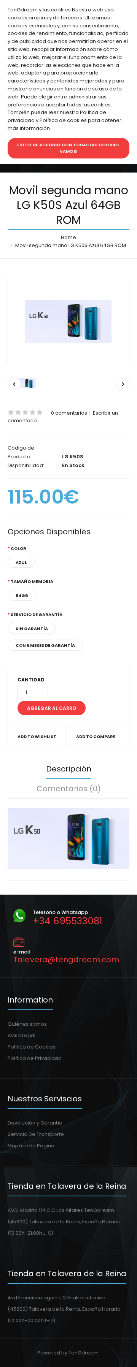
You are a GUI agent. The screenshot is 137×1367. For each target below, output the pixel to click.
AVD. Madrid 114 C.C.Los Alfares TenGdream (61, 1210)
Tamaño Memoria (32, 581)
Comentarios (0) (69, 788)
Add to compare (95, 736)
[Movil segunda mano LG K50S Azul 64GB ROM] (68, 321)
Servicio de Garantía (36, 614)
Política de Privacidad (35, 1058)
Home (68, 237)
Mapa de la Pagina (31, 1145)
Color (18, 548)
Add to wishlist (37, 736)
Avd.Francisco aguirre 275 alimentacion (56, 1297)
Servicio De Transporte (36, 1134)
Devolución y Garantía (35, 1122)
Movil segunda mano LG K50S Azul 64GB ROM (70, 245)
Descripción (68, 768)
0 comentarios (69, 413)
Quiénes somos (27, 1024)
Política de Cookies (32, 1046)
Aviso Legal (21, 1035)
